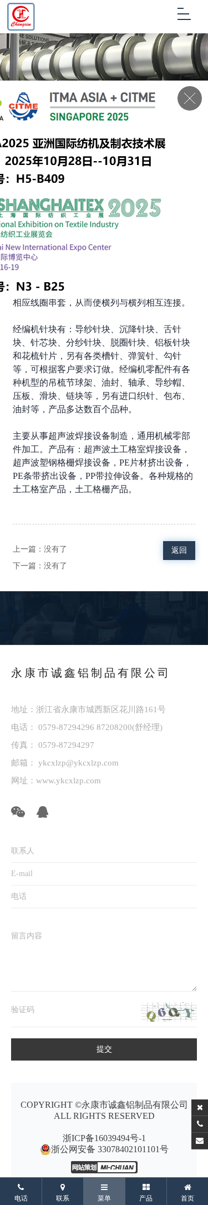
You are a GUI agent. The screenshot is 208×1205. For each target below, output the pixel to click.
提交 (104, 1049)
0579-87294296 (66, 727)
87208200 (114, 727)
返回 (179, 550)
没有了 (55, 549)
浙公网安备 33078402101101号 (110, 1149)
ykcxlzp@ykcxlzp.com (77, 762)
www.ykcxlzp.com (68, 780)
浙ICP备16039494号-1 (104, 1138)
